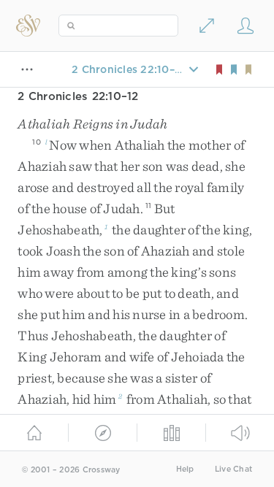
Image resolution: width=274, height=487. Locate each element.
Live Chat (233, 469)
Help (185, 469)
